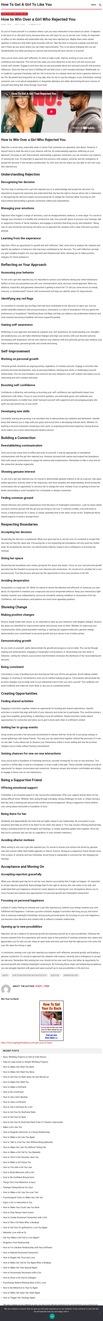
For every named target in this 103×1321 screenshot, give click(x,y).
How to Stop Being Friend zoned (18, 1212)
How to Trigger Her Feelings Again (19, 1297)
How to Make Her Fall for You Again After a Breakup (27, 1262)
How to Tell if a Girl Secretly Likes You (21, 1157)
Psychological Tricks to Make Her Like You (23, 1197)
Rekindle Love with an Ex (14, 1232)
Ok (52, 1316)
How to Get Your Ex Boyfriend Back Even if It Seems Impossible (33, 1122)
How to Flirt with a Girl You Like (17, 1167)
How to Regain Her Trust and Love (19, 1257)
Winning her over (71, 975)
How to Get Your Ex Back (14, 1117)
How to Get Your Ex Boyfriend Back (19, 1112)
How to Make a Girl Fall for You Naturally (21, 1152)
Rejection (55, 975)
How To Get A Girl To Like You (26, 4)
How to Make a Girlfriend (14, 1087)
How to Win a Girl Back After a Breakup (21, 1222)
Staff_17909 (6, 24)
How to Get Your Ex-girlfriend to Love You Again (25, 1227)
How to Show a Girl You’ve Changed (19, 1277)
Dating (5, 975)
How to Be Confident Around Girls (18, 1177)
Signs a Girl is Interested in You (17, 1202)
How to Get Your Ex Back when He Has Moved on (26, 1077)
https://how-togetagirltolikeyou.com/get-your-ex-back (26, 1042)
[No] (99, 1313)
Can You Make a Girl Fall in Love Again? (21, 1237)
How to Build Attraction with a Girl (18, 1172)
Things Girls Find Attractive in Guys (19, 1182)
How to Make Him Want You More (18, 1072)
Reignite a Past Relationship (16, 1242)
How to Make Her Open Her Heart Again (21, 1292)
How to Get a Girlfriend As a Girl (17, 1107)
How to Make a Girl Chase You (17, 1162)
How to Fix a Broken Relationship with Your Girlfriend (27, 1247)
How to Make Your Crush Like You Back (21, 1207)
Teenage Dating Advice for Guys (18, 1187)
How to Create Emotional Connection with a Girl (25, 1217)
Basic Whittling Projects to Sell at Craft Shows (24, 1057)
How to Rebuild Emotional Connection (20, 1252)
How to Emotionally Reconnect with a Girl (22, 1272)
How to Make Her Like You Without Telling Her (24, 1147)
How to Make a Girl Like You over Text (20, 1192)
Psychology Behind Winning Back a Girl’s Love (24, 1282)
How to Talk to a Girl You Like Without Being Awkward (28, 1142)
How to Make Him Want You (16, 1082)
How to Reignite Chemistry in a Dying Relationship (26, 1132)
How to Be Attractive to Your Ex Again (20, 1288)
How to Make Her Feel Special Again (20, 1267)
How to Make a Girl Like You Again (19, 1137)
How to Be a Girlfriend (13, 1092)
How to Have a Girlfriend (14, 1102)
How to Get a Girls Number (15, 1097)
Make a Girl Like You (12, 1127)
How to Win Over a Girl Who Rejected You (29, 975)
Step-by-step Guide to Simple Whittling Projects (25, 1062)
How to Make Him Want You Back (18, 1067)
